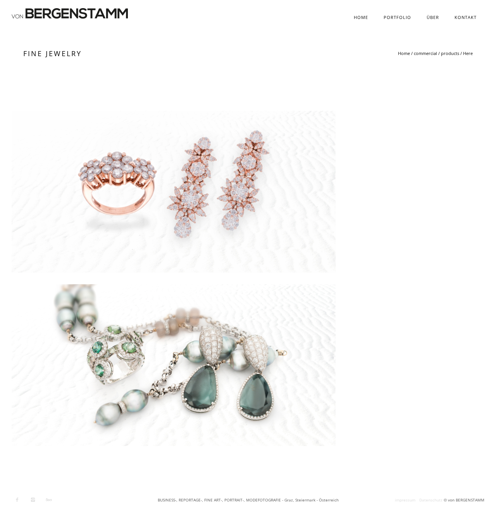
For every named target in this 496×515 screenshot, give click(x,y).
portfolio (397, 17)
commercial (425, 53)
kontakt (466, 17)
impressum (405, 500)
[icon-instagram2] (35, 499)
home (361, 17)
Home (404, 53)
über (433, 17)
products (450, 53)
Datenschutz (431, 500)
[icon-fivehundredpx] (48, 499)
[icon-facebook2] (19, 499)
